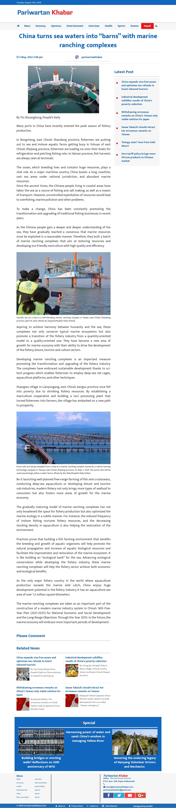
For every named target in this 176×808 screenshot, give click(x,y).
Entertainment (75, 26)
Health (108, 26)
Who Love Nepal (22, 797)
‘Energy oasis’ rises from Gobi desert (138, 144)
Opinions (56, 26)
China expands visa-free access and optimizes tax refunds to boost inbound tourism (138, 85)
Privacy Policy (77, 806)
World (37, 797)
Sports (121, 26)
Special (89, 723)
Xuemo (135, 26)
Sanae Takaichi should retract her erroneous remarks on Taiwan (138, 131)
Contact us (130, 2)
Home (100, 2)
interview (38, 779)
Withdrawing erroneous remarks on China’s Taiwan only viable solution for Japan (139, 115)
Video (18, 793)
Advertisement (150, 2)
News (27, 26)
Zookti (149, 806)
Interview (94, 26)
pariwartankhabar (91, 57)
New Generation (41, 782)
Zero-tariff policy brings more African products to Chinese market (138, 157)
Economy (41, 26)
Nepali (147, 26)
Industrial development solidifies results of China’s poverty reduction (136, 100)
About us (114, 2)
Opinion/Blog (40, 786)
